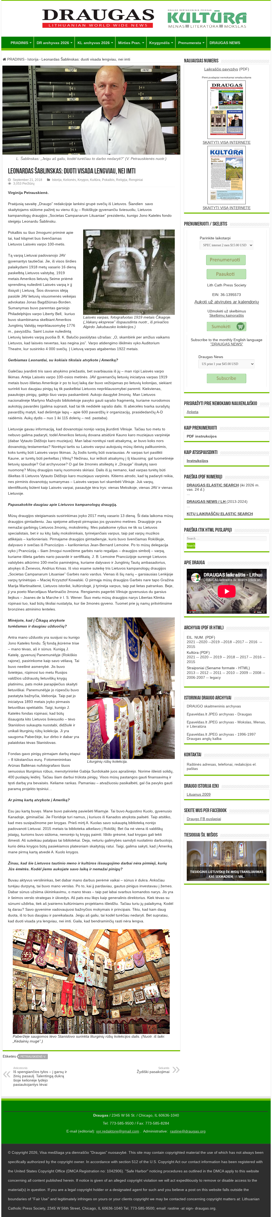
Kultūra (95, 180)
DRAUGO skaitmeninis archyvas (214, 706)
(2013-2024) (217, 501)
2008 (257, 673)
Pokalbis (108, 180)
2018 (227, 642)
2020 (203, 642)
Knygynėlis (159, 43)
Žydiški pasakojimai (153, 1070)
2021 (191, 642)
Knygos (83, 180)
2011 (217, 673)
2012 (204, 673)
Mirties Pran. (129, 43)
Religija (121, 180)
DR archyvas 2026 (53, 43)
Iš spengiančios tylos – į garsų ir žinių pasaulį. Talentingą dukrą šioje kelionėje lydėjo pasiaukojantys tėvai (40, 1076)
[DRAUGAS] (136, 17)
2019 (215, 642)
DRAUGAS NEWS (225, 43)
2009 (244, 673)
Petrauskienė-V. (33, 1056)
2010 (230, 673)
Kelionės (69, 180)
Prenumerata (189, 43)
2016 (253, 642)
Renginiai (136, 180)
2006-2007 (196, 677)
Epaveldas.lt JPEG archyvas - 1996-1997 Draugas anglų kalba (221, 736)
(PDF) (226, 69)
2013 (191, 673)
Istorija (33, 59)
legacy (215, 677)
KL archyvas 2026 (94, 43)
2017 (240, 642)
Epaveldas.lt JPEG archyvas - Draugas (219, 714)
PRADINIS (19, 43)
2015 (191, 646)
